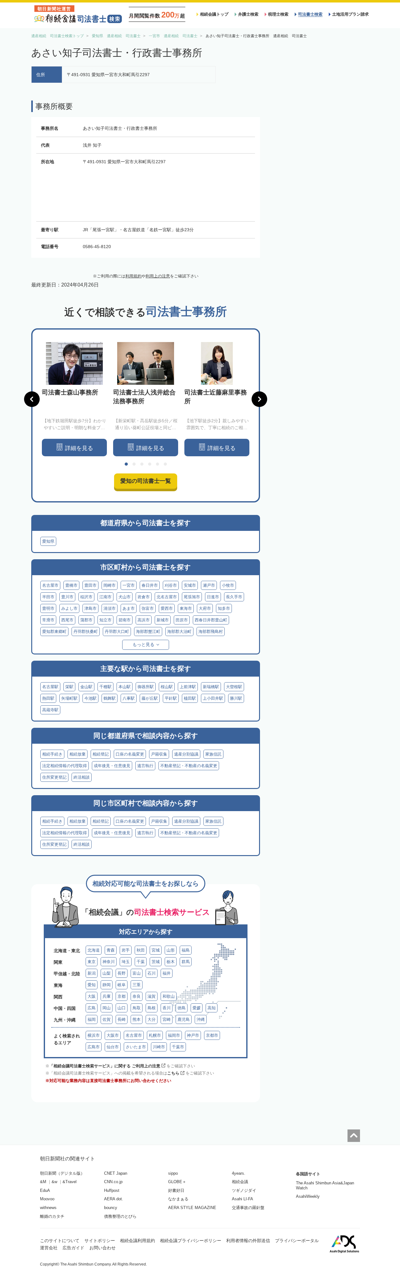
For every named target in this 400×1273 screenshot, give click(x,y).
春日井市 (150, 585)
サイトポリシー (99, 1240)
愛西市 (167, 608)
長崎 (122, 1019)
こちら (173, 1073)
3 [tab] (141, 464)
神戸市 (193, 1035)
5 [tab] (157, 464)
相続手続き (52, 754)
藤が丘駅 (150, 698)
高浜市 (144, 620)
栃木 (171, 961)
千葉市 (178, 1047)
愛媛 (196, 1008)
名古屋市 (50, 585)
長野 (122, 973)
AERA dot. (113, 1199)
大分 (152, 1019)
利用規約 (133, 276)
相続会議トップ (214, 14)
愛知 (92, 984)
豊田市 (90, 585)
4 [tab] (149, 464)
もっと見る (143, 644)
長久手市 (234, 597)
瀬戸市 (209, 585)
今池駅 (90, 698)
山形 (171, 950)
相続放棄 (77, 754)
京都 (122, 996)
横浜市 (94, 1035)
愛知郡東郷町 (54, 631)
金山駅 (86, 686)
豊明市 (48, 608)
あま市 (128, 608)
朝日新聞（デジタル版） (62, 1173)
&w (54, 1181)
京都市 (212, 1035)
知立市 (105, 620)
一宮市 (128, 585)
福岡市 (174, 1035)
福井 (166, 973)
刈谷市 (171, 585)
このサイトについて (59, 1240)
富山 (136, 973)
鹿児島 (184, 1019)
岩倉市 (144, 597)
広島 (92, 1008)
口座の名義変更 (130, 754)
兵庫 (106, 996)
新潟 (92, 973)
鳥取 (136, 1008)
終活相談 (81, 777)
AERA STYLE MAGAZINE (192, 1207)
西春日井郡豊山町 (211, 620)
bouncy (110, 1207)
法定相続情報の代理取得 (64, 765)
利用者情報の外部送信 (248, 1240)
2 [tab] (134, 464)
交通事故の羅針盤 (248, 1207)
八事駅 (128, 698)
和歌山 (168, 996)
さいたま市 (136, 1047)
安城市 (190, 585)
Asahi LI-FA (242, 1199)
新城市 (163, 620)
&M (43, 1181)
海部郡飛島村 (210, 631)
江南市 (105, 597)
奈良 (136, 996)
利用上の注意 (158, 276)
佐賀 (106, 1019)
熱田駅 (48, 698)
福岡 (92, 1019)
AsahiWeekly (308, 1196)
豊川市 (67, 597)
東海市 (186, 608)
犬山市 (124, 597)
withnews (48, 1207)
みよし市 (69, 608)
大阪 (92, 996)
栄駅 (69, 686)
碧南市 (124, 620)
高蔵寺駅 (50, 709)
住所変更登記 (54, 777)
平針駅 (171, 698)
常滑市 (48, 620)
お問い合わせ (102, 1247)
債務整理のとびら (120, 1216)
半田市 (48, 597)
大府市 (205, 608)
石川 (152, 973)
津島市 (90, 608)
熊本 (136, 1019)
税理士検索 (278, 14)
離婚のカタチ (52, 1216)
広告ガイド (73, 1247)
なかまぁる (178, 1199)
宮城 (156, 950)
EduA (45, 1190)
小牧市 (228, 585)
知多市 (224, 608)
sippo (173, 1173)
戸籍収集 (159, 754)
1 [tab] (126, 464)
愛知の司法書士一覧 (145, 481)
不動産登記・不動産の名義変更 (188, 765)
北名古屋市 (167, 597)
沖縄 (201, 1019)
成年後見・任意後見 (112, 765)
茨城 (156, 961)
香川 (166, 1008)
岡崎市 (109, 585)
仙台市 (113, 1047)
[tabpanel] (74, 399)
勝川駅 (236, 698)
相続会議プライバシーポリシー (190, 1240)
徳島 (182, 1008)
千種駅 (105, 686)
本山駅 (124, 686)
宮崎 (166, 1019)
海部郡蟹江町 (148, 631)
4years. (238, 1173)
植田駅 (190, 698)
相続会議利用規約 (137, 1240)
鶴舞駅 (109, 698)
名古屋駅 (50, 686)
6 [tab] (165, 464)
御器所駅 (146, 686)
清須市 (109, 608)
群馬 (186, 961)
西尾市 (67, 620)
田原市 (182, 620)
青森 (111, 950)
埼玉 (126, 961)
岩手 (126, 950)
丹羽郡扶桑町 (85, 631)
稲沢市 (86, 597)
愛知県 (48, 541)
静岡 (106, 984)
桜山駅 (167, 686)
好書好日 (176, 1190)
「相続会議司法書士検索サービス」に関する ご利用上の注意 (104, 1066)
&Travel (69, 1181)
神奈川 (108, 961)
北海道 (94, 950)
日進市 (213, 597)
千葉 (141, 961)
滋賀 (152, 996)
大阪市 (113, 1035)
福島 (186, 950)
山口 (122, 1008)
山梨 (106, 973)
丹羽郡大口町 (117, 631)
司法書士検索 (310, 14)
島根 (152, 1008)
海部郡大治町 (179, 631)
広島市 (94, 1047)
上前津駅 (188, 686)
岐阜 (122, 984)
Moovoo (47, 1199)
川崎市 (159, 1047)
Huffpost (111, 1190)
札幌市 (155, 1035)
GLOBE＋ (177, 1181)
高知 (212, 1008)
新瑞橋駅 (211, 686)
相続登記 (100, 754)
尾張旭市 (192, 597)
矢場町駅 (69, 698)
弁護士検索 (248, 14)
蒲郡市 (86, 620)
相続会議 (240, 1181)
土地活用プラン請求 (350, 14)
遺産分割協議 (186, 754)
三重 (136, 984)
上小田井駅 (213, 698)
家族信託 (213, 754)
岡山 (106, 1008)
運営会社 (49, 1247)
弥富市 (148, 608)
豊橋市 (71, 585)
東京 (92, 961)
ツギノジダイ (244, 1190)
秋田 (141, 950)
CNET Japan (115, 1173)
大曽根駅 (234, 686)
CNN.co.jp (113, 1181)
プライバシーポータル (297, 1240)
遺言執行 (145, 765)
